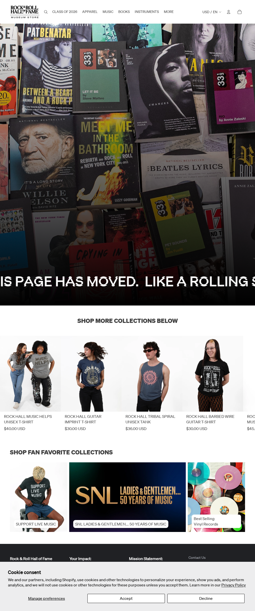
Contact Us (197, 557)
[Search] (45, 11)
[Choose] (53, 404)
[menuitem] (168, 11)
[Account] (228, 11)
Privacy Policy (233, 584)
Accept (126, 598)
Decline (206, 598)
